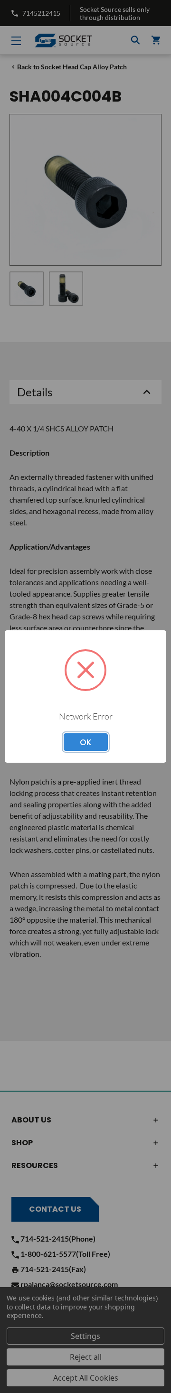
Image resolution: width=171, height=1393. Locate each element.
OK (86, 742)
